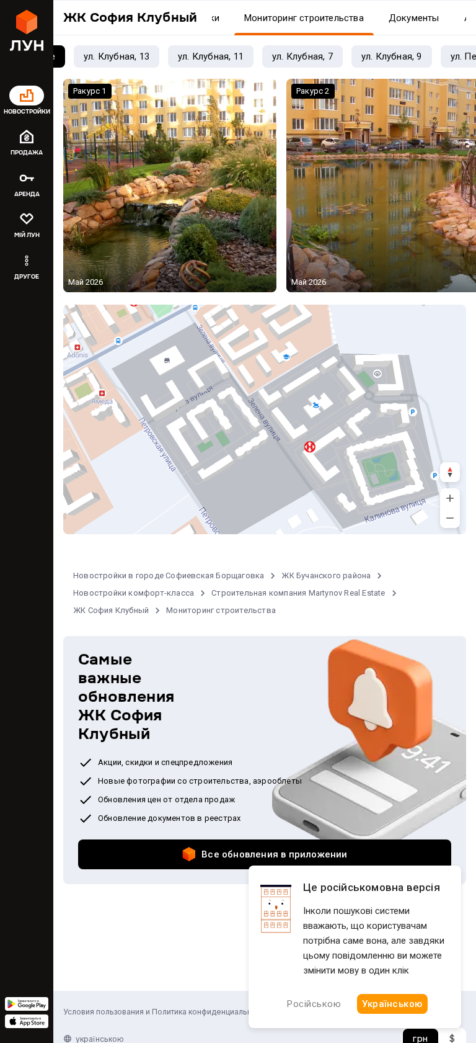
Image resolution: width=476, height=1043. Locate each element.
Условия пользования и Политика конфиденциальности (165, 1011)
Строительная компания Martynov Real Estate (298, 593)
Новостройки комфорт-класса (133, 593)
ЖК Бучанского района (326, 575)
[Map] (264, 419)
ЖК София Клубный (111, 610)
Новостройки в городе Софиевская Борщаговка (168, 575)
